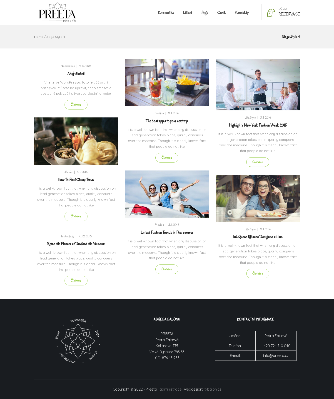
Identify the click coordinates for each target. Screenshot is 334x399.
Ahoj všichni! (76, 73)
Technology (67, 236)
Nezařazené (68, 66)
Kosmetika (166, 12)
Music (68, 172)
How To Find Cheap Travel (76, 179)
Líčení (187, 12)
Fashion (159, 113)
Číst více (76, 104)
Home (38, 37)
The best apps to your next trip (167, 121)
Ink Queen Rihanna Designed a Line (257, 236)
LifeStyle (250, 117)
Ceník (221, 12)
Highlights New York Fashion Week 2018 (258, 125)
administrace (171, 389)
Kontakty (242, 12)
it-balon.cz (212, 389)
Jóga (204, 12)
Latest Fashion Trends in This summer (167, 232)
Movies (159, 225)
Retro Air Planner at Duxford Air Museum (76, 244)
